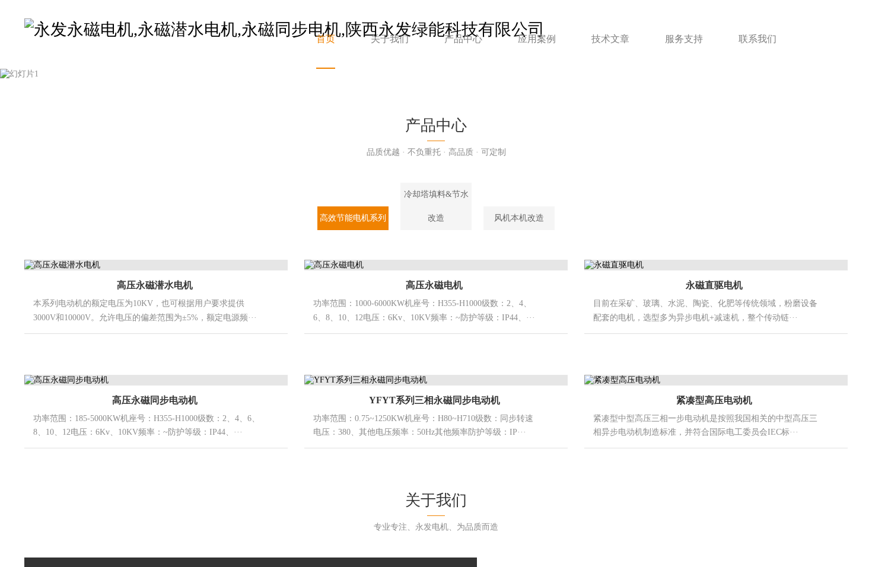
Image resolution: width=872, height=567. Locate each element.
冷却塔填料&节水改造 (436, 206)
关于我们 (390, 39)
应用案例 (537, 39)
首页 (325, 39)
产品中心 (463, 39)
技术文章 (610, 39)
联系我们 (757, 39)
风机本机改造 (519, 218)
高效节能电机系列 (353, 218)
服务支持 (684, 39)
